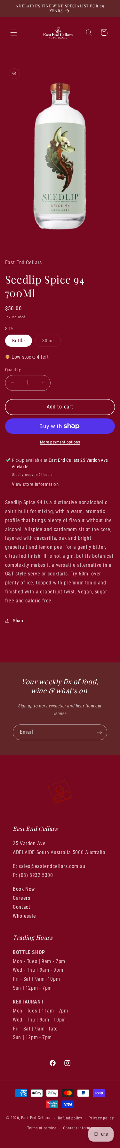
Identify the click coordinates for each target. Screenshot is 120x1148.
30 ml (51, 342)
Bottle (18, 341)
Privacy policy (101, 1118)
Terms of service (42, 1128)
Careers (21, 898)
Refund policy (70, 1118)
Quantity (13, 369)
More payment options (60, 442)
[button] (13, 32)
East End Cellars (35, 1118)
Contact (21, 907)
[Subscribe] (99, 732)
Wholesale (24, 916)
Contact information (81, 1128)
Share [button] (19, 621)
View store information (35, 484)
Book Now (24, 889)
